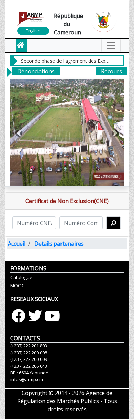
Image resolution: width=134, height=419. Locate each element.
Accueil (16, 243)
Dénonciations (36, 71)
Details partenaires (59, 243)
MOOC (17, 285)
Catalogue (21, 277)
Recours (111, 71)
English (33, 31)
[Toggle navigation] (111, 45)
